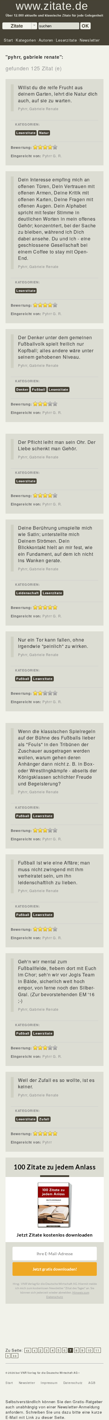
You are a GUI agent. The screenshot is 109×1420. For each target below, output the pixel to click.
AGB (91, 1383)
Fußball (38, 389)
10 (89, 1350)
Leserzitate (26, 133)
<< (28, 1350)
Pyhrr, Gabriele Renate (38, 108)
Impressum (49, 1383)
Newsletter (27, 1383)
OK (85, 25)
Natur (44, 133)
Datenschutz (73, 1383)
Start (9, 1383)
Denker (22, 389)
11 (97, 1350)
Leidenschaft (27, 593)
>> (15, 1355)
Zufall (44, 1119)
